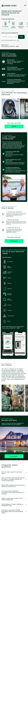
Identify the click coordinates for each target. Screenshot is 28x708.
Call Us (14, 126)
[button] (25, 5)
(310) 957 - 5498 (14, 46)
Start (21, 37)
